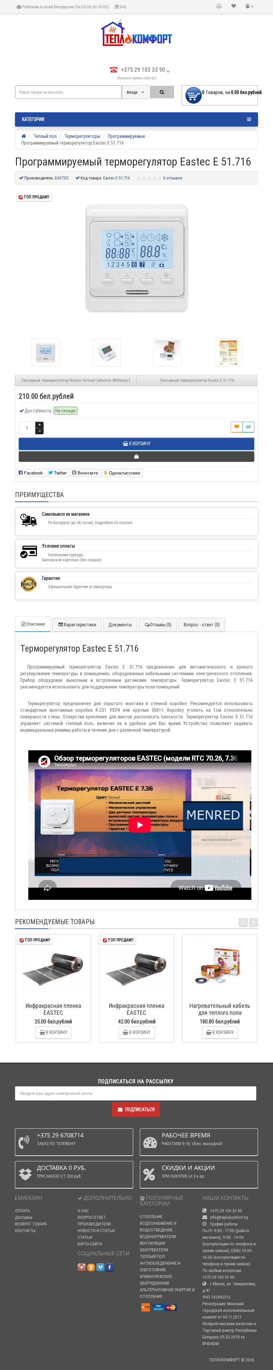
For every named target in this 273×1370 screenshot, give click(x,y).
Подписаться (139, 1109)
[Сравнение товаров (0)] (219, 6)
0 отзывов (172, 178)
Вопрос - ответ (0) (202, 625)
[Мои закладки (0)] (233, 6)
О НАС (83, 1210)
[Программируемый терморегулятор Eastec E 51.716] (136, 259)
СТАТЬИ (85, 1237)
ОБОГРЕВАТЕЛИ (154, 1250)
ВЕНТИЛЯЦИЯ (152, 1243)
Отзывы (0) (160, 625)
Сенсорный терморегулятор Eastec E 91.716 (197, 380)
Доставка (23, 1217)
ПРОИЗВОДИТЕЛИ (94, 1224)
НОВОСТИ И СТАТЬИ (96, 1230)
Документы (120, 625)
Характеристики (80, 625)
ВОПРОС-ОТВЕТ (92, 1217)
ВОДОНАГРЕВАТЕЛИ (158, 1236)
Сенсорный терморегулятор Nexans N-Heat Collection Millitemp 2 (76, 380)
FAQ (123, 6)
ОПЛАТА (22, 1210)
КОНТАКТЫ (25, 1230)
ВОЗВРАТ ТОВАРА (31, 1224)
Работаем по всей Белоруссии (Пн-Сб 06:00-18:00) (65, 6)
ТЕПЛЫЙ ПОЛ (152, 1256)
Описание (35, 624)
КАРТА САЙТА (90, 1244)
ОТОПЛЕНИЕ (151, 1216)
